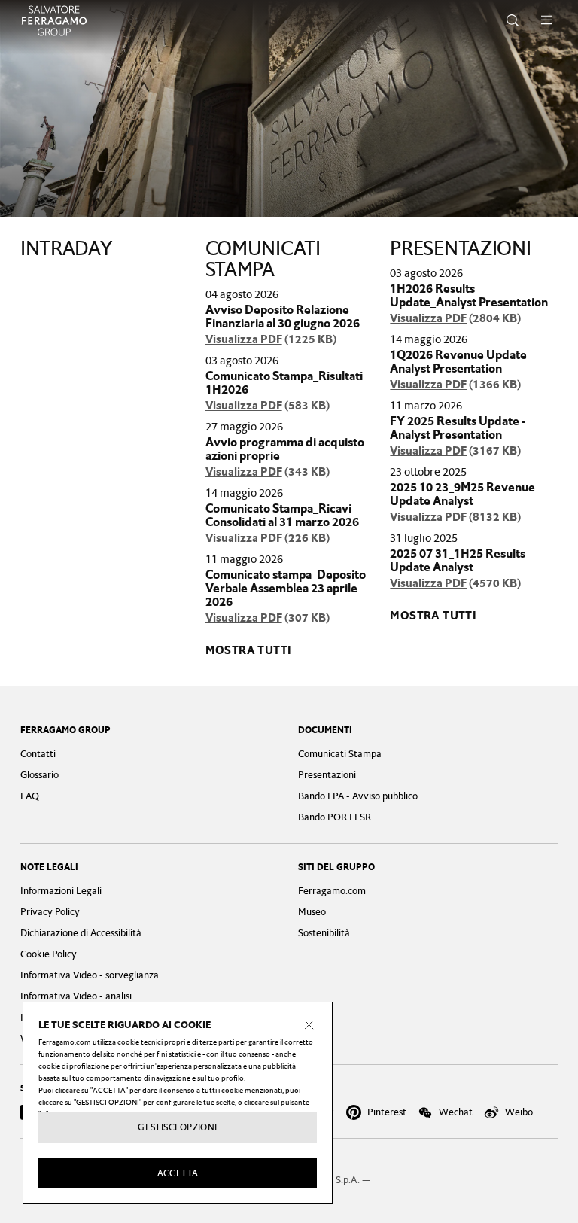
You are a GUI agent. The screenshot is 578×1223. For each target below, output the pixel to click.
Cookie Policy (48, 954)
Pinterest (386, 1112)
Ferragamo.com (332, 890)
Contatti (38, 753)
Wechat (456, 1112)
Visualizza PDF (243, 339)
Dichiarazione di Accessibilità (80, 932)
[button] (512, 20)
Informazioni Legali (61, 890)
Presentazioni (327, 774)
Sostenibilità (324, 932)
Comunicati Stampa (340, 753)
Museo (312, 911)
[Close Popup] (309, 1025)
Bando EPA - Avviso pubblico (358, 795)
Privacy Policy (50, 911)
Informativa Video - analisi (76, 996)
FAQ (29, 795)
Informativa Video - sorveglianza (89, 975)
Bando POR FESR (334, 817)
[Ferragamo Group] (54, 20)
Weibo (519, 1112)
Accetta (178, 1173)
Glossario (39, 774)
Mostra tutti (248, 650)
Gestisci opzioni (177, 1127)
